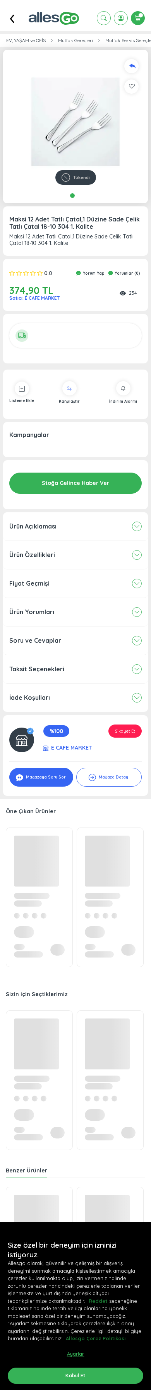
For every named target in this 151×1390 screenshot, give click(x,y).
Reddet (98, 1301)
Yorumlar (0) (126, 273)
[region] (75, 1306)
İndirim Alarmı (123, 401)
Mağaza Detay (113, 777)
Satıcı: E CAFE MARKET (34, 298)
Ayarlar (75, 1354)
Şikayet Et (125, 731)
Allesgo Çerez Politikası (95, 1338)
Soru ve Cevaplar (35, 640)
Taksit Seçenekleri (36, 669)
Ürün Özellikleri (32, 555)
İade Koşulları (29, 697)
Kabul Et (75, 1375)
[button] (75, 122)
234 (133, 293)
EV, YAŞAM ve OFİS (26, 40)
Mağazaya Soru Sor (45, 777)
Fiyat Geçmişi (29, 583)
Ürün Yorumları (31, 612)
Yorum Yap (93, 273)
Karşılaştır (69, 401)
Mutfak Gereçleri (75, 40)
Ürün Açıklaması (33, 526)
